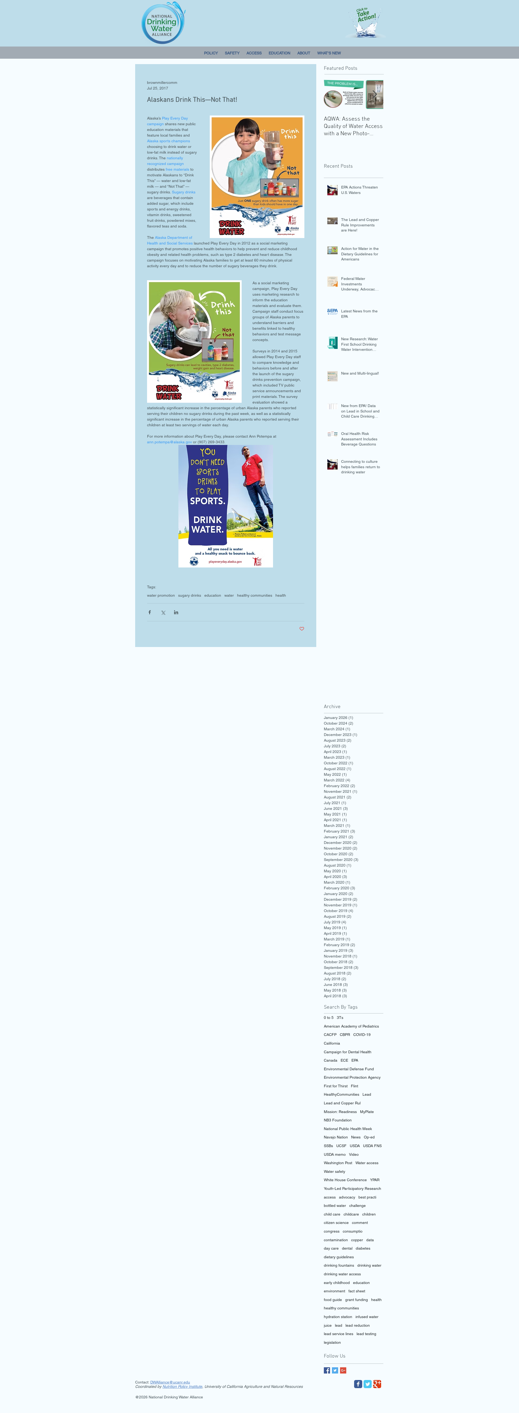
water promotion (161, 595)
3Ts (340, 1017)
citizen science (336, 1222)
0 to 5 (329, 1017)
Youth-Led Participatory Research (352, 1188)
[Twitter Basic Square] (335, 1370)
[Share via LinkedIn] (176, 612)
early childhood (337, 1282)
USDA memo (335, 1154)
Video (354, 1154)
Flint (354, 1086)
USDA (355, 1146)
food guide (333, 1300)
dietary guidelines (339, 1257)
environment (334, 1291)
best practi (367, 1197)
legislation (332, 1342)
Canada (330, 1060)
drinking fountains (339, 1265)
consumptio (352, 1231)
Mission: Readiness (340, 1112)
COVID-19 (362, 1034)
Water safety (334, 1171)
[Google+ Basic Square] (343, 1370)
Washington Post (338, 1163)
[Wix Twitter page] (368, 1384)
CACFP (330, 1034)
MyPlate (367, 1112)
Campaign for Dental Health (347, 1052)
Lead (366, 1094)
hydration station (338, 1317)
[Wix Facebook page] (358, 1384)
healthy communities (254, 595)
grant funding (356, 1300)
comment (360, 1222)
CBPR (345, 1034)
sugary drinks (189, 595)
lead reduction (357, 1325)
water (229, 595)
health (280, 595)
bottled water (335, 1205)
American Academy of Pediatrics (351, 1026)
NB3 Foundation (338, 1120)
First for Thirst (336, 1086)
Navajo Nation (336, 1137)
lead (338, 1325)
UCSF (341, 1146)
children (369, 1214)
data (370, 1240)
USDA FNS (372, 1146)
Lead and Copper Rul (342, 1103)
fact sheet (356, 1291)
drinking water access (342, 1274)
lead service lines (338, 1334)
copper (357, 1240)
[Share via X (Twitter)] (162, 612)
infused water (366, 1317)
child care (332, 1214)
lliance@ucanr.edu (174, 1382)
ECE (344, 1060)
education (212, 595)
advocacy (347, 1197)
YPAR (375, 1180)
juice (328, 1325)
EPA (354, 1060)
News (356, 1137)
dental (347, 1248)
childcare (351, 1214)
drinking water (369, 1265)
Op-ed (369, 1137)
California (332, 1043)
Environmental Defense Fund (349, 1069)
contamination (336, 1240)
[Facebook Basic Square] (327, 1370)
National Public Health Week (348, 1129)
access (330, 1197)
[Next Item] (374, 94)
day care (331, 1248)
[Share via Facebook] (149, 612)
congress (332, 1231)
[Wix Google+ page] (377, 1384)
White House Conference (345, 1180)
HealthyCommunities (341, 1094)
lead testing (366, 1334)
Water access (366, 1163)
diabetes (363, 1248)
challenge (357, 1205)
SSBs (328, 1146)
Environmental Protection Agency (352, 1077)
